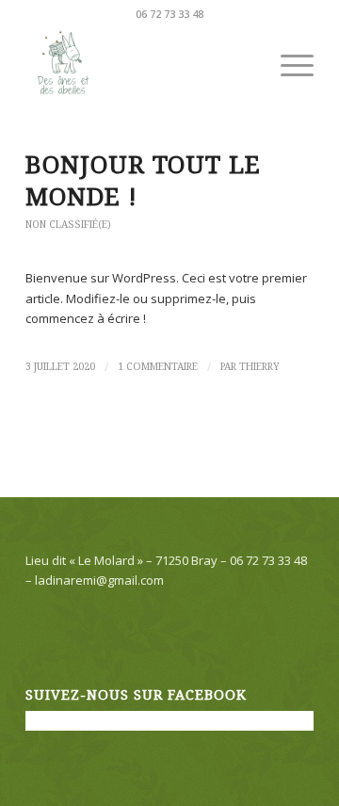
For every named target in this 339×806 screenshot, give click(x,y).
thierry (259, 367)
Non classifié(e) (68, 224)
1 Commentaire (158, 367)
